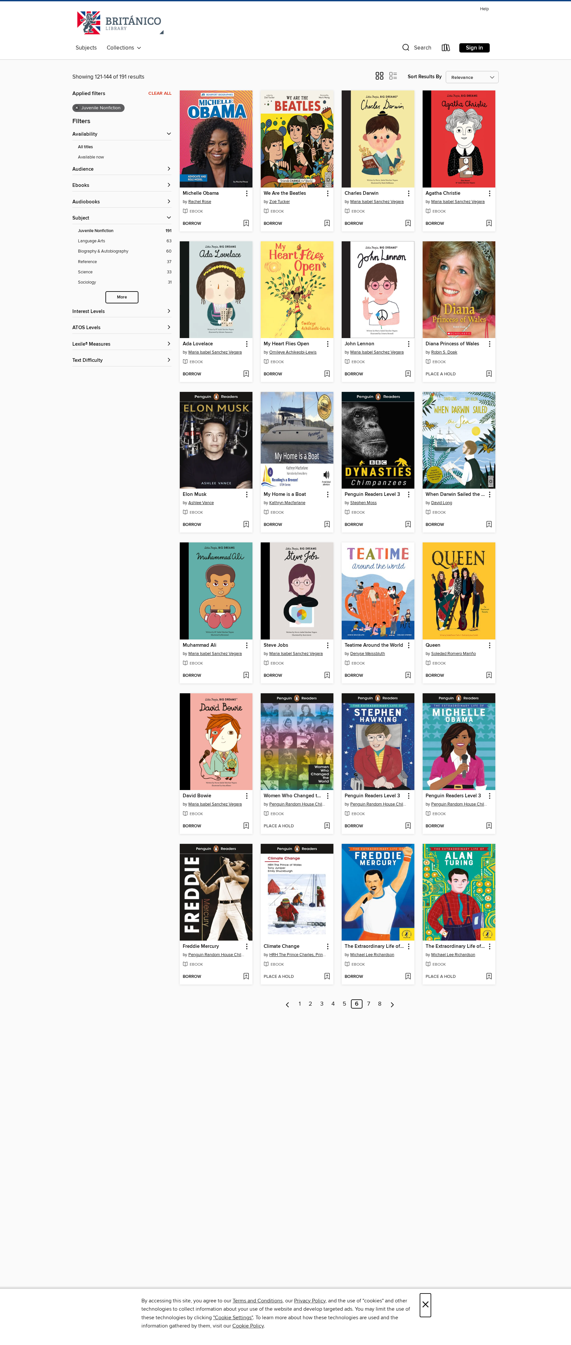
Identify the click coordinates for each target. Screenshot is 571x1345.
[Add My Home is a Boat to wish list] (327, 525)
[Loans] (446, 49)
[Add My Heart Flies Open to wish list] (327, 374)
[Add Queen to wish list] (489, 676)
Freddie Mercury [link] (201, 946)
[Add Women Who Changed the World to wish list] (327, 826)
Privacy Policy (309, 1300)
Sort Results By (425, 77)
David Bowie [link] (197, 796)
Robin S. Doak (444, 352)
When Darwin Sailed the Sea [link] (456, 495)
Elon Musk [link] (195, 495)
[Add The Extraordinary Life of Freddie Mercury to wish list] (408, 977)
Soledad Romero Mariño (453, 653)
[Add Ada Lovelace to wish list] (246, 374)
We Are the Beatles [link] (285, 193)
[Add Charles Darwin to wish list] (408, 224)
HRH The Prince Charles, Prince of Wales (297, 954)
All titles (85, 147)
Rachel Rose (199, 201)
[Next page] (392, 1004)
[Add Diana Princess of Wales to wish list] (489, 374)
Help (484, 9)
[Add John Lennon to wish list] (408, 374)
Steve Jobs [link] (276, 645)
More (122, 297)
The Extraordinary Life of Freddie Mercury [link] (375, 946)
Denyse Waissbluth (367, 653)
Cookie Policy (248, 1326)
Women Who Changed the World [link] (294, 796)
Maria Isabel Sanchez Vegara (377, 201)
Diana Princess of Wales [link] (452, 344)
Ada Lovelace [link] (198, 344)
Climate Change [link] (281, 946)
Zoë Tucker (279, 201)
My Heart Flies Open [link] (286, 344)
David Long (441, 502)
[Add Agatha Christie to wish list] (489, 224)
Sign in (474, 48)
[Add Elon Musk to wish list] (246, 525)
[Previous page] (287, 1004)
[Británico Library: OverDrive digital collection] (120, 22)
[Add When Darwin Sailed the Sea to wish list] (489, 525)
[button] (416, 49)
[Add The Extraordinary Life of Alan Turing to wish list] (489, 977)
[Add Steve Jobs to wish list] (327, 676)
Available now (91, 157)
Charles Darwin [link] (362, 193)
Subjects (86, 48)
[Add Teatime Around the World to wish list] (408, 676)
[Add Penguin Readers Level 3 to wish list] (408, 525)
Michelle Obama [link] (201, 193)
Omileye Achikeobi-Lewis (293, 352)
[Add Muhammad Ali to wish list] (246, 676)
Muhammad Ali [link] (199, 645)
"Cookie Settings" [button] (233, 1317)
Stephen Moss (363, 502)
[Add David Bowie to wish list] (246, 826)
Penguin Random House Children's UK (297, 804)
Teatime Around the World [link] (374, 645)
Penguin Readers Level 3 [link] (372, 495)
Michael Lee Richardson (372, 954)
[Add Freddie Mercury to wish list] (246, 977)
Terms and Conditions (258, 1300)
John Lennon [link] (359, 344)
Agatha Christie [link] (443, 193)
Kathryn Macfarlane (287, 502)
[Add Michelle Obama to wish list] (246, 224)
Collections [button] (122, 48)
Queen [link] (433, 645)
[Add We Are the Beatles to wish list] (327, 224)
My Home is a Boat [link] (285, 495)
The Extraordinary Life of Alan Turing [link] (456, 946)
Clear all (159, 93)
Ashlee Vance (201, 502)
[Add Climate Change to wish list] (327, 977)
